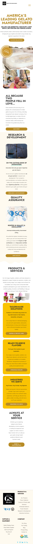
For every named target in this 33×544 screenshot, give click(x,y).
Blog (24, 527)
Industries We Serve (24, 513)
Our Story (24, 523)
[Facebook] (17, 542)
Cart (9, 534)
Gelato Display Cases (9, 525)
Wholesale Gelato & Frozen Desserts (24, 507)
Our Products (24, 498)
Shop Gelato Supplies (9, 527)
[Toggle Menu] (29, 5)
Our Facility (24, 525)
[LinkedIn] (22, 542)
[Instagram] (20, 542)
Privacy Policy (24, 530)
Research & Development (24, 511)
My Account (9, 532)
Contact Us (24, 532)
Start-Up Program (8, 529)
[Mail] (24, 542)
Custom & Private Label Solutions (24, 503)
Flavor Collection (24, 500)
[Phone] (27, 542)
